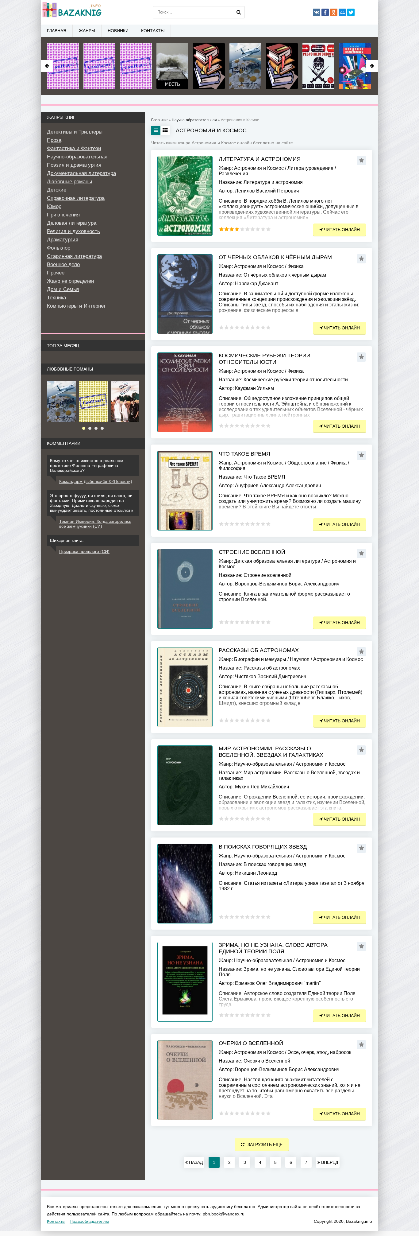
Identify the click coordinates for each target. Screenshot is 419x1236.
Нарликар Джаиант (256, 283)
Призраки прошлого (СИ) (84, 551)
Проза (54, 140)
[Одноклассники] (333, 12)
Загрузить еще (265, 1144)
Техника (56, 298)
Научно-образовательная (263, 764)
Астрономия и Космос (259, 168)
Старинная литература (74, 256)
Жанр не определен (70, 281)
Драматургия (62, 240)
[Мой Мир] (342, 12)
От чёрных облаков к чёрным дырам (275, 257)
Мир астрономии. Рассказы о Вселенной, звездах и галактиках (271, 751)
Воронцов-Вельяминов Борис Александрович (287, 583)
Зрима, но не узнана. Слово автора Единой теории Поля (273, 948)
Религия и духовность (73, 231)
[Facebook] (325, 12)
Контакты (152, 30)
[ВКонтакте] (316, 12)
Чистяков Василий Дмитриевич (270, 676)
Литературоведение (310, 168)
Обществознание (307, 462)
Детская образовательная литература (277, 561)
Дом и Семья (63, 289)
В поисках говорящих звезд (263, 847)
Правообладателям (89, 1221)
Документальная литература (81, 173)
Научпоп (299, 659)
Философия (232, 468)
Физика (295, 266)
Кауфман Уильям (254, 388)
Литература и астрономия (260, 159)
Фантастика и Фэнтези (74, 148)
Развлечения (233, 173)
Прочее (55, 273)
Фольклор (58, 248)
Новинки (118, 30)
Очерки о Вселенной (251, 1043)
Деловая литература (71, 223)
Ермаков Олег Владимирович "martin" (278, 983)
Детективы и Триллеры (74, 132)
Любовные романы (69, 182)
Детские (56, 190)
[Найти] (239, 12)
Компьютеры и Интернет (76, 306)
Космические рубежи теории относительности (264, 358)
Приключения (63, 215)
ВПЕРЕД (329, 1162)
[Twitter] (351, 12)
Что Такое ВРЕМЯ (244, 454)
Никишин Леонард (256, 873)
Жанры (87, 30)
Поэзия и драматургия (74, 165)
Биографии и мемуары (260, 659)
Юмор (54, 206)
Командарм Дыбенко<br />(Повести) (95, 481)
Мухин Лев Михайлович (262, 786)
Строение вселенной (252, 552)
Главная (56, 30)
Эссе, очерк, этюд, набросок (319, 1052)
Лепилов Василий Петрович (267, 190)
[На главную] (71, 12)
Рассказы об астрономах (259, 650)
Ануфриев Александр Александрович (278, 485)
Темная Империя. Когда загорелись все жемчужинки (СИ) (95, 524)
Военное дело (63, 264)
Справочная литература (76, 198)
